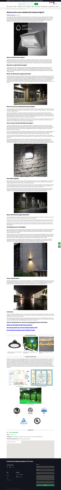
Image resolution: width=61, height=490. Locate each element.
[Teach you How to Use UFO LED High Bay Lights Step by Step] (14, 344)
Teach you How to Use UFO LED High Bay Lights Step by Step (14, 352)
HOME (8, 6)
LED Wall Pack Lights (11, 15)
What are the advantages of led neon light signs (46, 352)
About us (57, 6)
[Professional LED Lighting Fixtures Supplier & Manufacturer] (11, 3)
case (7, 478)
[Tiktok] (53, 2)
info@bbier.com (12, 434)
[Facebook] (51, 2)
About (8, 474)
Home (8, 8)
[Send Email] (59, 246)
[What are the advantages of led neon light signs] (46, 344)
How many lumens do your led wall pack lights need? (22, 327)
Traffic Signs (20, 6)
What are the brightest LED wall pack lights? (19, 325)
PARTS (32, 6)
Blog (10, 8)
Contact (8, 475)
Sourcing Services (51, 6)
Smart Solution (37, 6)
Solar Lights (28, 6)
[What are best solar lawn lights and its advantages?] (30, 344)
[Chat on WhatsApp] (59, 243)
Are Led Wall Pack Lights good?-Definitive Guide (21, 330)
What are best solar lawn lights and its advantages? (30, 352)
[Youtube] (50, 2)
